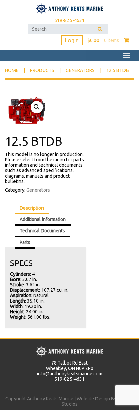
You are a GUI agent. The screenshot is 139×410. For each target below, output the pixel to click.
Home (12, 70)
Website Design (93, 398)
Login (72, 40)
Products (42, 70)
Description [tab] (32, 208)
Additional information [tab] (43, 219)
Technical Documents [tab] (42, 230)
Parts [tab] (25, 242)
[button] (37, 107)
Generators (80, 70)
